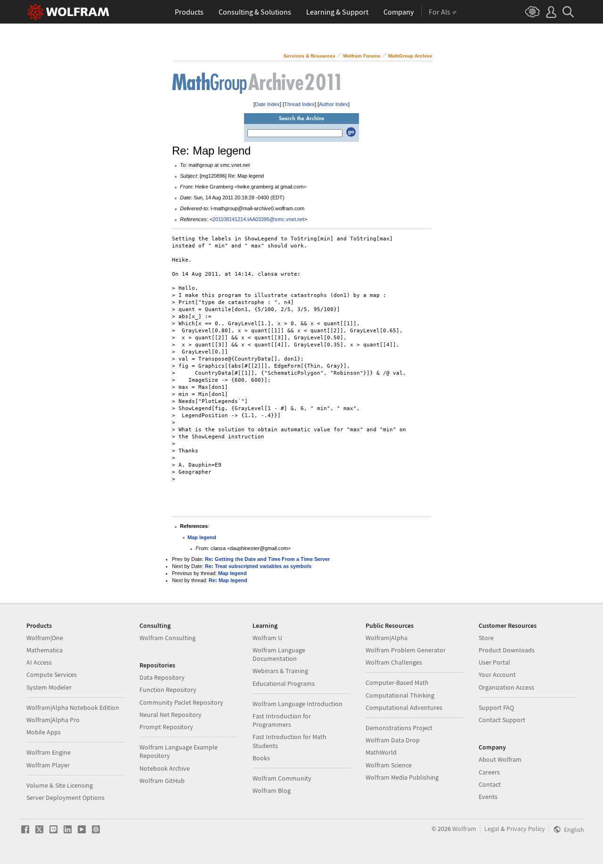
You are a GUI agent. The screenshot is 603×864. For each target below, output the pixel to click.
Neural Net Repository (170, 714)
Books (261, 758)
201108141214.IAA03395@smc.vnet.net (258, 219)
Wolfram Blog (272, 790)
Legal (491, 828)
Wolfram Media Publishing (402, 777)
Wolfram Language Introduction (297, 703)
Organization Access (506, 687)
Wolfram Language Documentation (279, 654)
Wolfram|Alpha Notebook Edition (72, 707)
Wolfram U (267, 638)
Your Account (497, 674)
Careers (489, 772)
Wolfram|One (44, 638)
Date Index (267, 104)
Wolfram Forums (362, 55)
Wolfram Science (389, 765)
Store (486, 638)
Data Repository (162, 677)
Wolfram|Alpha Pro (53, 720)
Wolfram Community (282, 778)
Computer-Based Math (397, 682)
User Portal (494, 662)
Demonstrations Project (399, 728)
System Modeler (49, 687)
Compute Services (51, 674)
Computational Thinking (400, 695)
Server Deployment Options (65, 797)
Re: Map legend (228, 580)
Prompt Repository (166, 727)
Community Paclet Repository (181, 702)
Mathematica (44, 650)
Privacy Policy (525, 828)
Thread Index (299, 104)
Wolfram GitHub (162, 780)
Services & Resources (309, 55)
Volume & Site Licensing (59, 785)
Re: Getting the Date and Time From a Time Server (267, 559)
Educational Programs (284, 683)
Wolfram (464, 828)
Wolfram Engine (48, 752)
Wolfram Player (48, 765)
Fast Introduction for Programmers (282, 720)
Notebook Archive (164, 768)
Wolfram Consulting (167, 638)
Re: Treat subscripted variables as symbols (258, 566)
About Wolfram (500, 759)
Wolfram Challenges (394, 662)
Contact (490, 784)
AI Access (39, 662)
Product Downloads (507, 650)
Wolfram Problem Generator (406, 650)
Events (488, 796)
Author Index (333, 104)
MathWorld (381, 752)
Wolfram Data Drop (393, 740)
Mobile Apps (43, 732)
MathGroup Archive (410, 55)
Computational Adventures (404, 707)
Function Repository (167, 689)
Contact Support (502, 720)
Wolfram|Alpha (386, 638)
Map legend (201, 537)
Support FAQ (496, 707)
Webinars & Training (280, 671)
